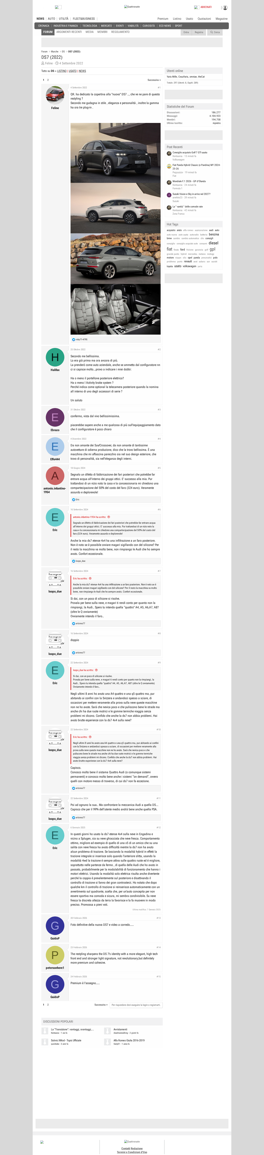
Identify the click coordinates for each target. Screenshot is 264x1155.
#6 (159, 509)
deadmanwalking (121, 1033)
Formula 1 (177, 188)
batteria (203, 234)
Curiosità (149, 25)
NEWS (40, 18)
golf (206, 249)
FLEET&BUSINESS (84, 18)
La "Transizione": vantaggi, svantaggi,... (72, 1029)
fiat (169, 249)
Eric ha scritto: (80, 578)
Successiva (153, 79)
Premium (163, 18)
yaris (200, 266)
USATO (73, 71)
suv (208, 261)
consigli (209, 238)
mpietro (217, 123)
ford (182, 249)
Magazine (221, 18)
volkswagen (189, 266)
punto (179, 261)
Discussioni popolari (58, 1021)
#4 (159, 438)
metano (202, 254)
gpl (212, 249)
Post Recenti (175, 147)
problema (171, 261)
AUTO (51, 18)
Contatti (125, 1148)
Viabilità (133, 25)
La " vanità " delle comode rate (188, 206)
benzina (214, 234)
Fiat (174, 175)
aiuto (179, 230)
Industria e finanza (66, 25)
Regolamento (120, 32)
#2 (159, 349)
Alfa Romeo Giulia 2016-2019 (129, 1040)
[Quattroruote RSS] (207, 1145)
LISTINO (61, 71)
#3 (159, 409)
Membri (102, 32)
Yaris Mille (172, 76)
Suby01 (117, 1044)
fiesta (176, 249)
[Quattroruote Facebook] (186, 1145)
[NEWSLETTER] (58, 8)
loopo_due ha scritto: (83, 670)
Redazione (137, 1148)
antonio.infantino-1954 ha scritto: (89, 517)
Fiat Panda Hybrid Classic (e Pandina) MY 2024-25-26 (197, 167)
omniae (193, 76)
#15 (159, 976)
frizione (190, 249)
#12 (159, 827)
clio (202, 238)
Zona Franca (178, 213)
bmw (169, 238)
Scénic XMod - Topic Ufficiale (66, 1040)
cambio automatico (190, 238)
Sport (178, 25)
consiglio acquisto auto (187, 243)
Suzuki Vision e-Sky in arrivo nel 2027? (191, 194)
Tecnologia (90, 25)
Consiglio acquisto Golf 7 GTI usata (190, 152)
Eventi (120, 25)
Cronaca (43, 25)
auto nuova (172, 234)
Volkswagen (178, 159)
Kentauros (55, 1033)
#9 (159, 662)
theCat (201, 76)
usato (177, 266)
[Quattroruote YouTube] (199, 1145)
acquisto (171, 230)
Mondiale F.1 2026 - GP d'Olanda (189, 181)
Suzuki (176, 201)
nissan (178, 257)
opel (190, 257)
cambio (176, 238)
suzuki (214, 261)
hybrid (184, 254)
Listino (177, 18)
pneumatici (206, 257)
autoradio (194, 234)
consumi (203, 243)
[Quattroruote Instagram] (190, 1145)
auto (217, 230)
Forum (48, 32)
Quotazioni (204, 18)
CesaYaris (183, 76)
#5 (159, 468)
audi (211, 230)
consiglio (171, 243)
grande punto (173, 254)
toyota (170, 266)
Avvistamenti (120, 1029)
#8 (159, 633)
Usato (189, 18)
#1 (159, 87)
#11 (159, 798)
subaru (202, 261)
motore (170, 257)
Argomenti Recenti (69, 32)
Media (90, 32)
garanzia (199, 249)
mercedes (192, 254)
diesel (213, 243)
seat (195, 261)
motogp (210, 254)
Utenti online (175, 71)
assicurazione (201, 230)
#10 (159, 729)
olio (184, 257)
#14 (159, 947)
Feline (49, 63)
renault (188, 261)
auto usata (183, 234)
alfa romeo (188, 230)
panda (197, 257)
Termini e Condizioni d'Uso (132, 1152)
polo (215, 257)
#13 (159, 918)
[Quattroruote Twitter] (203, 1145)
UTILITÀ (63, 18)
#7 (159, 571)
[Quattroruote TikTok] (194, 1145)
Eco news (165, 25)
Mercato (106, 25)
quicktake (55, 1044)
